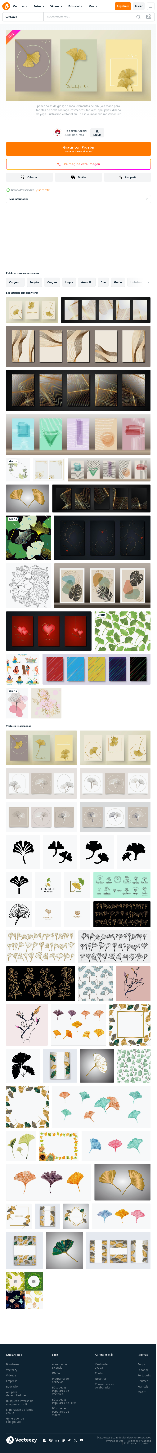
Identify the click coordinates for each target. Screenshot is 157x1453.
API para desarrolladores (16, 1392)
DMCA (55, 1371)
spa (103, 281)
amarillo (86, 281)
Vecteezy (11, 1368)
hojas (69, 281)
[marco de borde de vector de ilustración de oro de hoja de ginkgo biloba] (49, 468)
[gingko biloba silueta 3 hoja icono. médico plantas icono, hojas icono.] (23, 1064)
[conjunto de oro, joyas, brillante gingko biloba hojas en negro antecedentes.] (121, 913)
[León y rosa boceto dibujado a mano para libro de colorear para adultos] (28, 584)
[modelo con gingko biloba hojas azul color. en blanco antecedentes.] (95, 982)
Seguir (97, 134)
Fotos (37, 6)
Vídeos (54, 6)
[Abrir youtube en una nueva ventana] (81, 1438)
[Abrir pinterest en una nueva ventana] (63, 1438)
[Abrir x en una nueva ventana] (75, 1438)
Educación (12, 1385)
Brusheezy (13, 1363)
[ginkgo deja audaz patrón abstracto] (28, 536)
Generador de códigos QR (15, 1418)
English (139, 1363)
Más (91, 6)
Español (140, 1368)
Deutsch (140, 1379)
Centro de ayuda (99, 1364)
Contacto (99, 1371)
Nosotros (99, 1377)
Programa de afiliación (59, 1378)
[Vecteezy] (6, 6)
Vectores (19, 6)
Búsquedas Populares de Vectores (59, 1389)
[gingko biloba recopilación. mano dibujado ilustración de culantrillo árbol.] (114, 945)
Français (140, 1385)
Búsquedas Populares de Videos (59, 1413)
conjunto (15, 281)
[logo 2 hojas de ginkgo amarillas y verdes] (77, 884)
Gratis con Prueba (78, 149)
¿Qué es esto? (43, 190)
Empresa (11, 1379)
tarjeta (34, 281)
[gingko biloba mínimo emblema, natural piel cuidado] (121, 884)
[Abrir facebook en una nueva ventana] (44, 1438)
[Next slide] (142, 280)
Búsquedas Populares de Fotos (59, 1401)
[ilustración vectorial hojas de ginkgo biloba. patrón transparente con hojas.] (133, 1064)
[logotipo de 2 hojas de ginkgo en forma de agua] (48, 884)
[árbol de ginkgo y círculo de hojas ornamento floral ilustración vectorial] (18, 468)
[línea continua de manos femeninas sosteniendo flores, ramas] (133, 982)
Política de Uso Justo (133, 1441)
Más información (19, 197)
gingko (52, 281)
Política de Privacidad (136, 1439)
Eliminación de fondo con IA (15, 1409)
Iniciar (138, 6)
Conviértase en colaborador (102, 1384)
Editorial (73, 6)
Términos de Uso (111, 1439)
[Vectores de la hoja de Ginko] (122, 629)
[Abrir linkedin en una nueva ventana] (57, 1438)
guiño (118, 281)
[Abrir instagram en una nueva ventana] (50, 1438)
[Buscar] (138, 17)
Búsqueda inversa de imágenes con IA (19, 1400)
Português (141, 1374)
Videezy (11, 1374)
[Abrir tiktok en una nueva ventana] (69, 1438)
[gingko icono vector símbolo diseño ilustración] (23, 851)
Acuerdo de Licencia (58, 1364)
